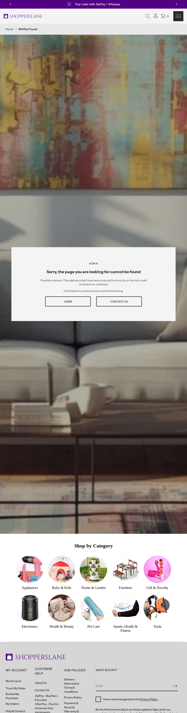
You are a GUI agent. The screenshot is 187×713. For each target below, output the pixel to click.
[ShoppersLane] (23, 16)
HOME (68, 301)
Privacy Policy (149, 699)
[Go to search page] (148, 16)
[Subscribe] (175, 686)
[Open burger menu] (178, 16)
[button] (148, 16)
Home (9, 29)
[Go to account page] (155, 17)
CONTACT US (119, 301)
